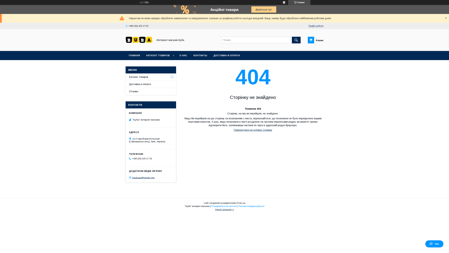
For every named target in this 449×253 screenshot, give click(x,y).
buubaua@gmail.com (143, 177)
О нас (183, 55)
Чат (437, 243)
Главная (134, 55)
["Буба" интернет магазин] (139, 46)
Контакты (200, 55)
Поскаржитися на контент (223, 206)
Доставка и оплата (226, 55)
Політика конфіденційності (251, 206)
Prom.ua (241, 203)
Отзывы (133, 91)
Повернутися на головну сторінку (253, 130)
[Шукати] (296, 40)
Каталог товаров (158, 55)
